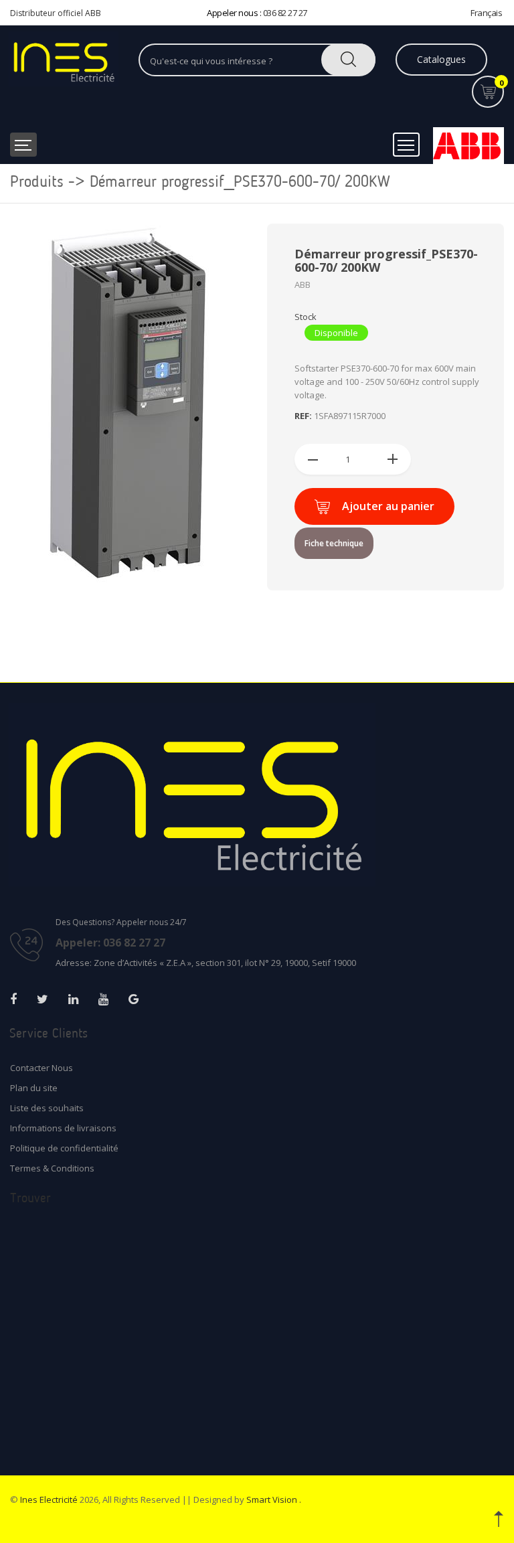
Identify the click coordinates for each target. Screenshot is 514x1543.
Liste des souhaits (47, 1108)
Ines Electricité (49, 1499)
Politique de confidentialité (64, 1148)
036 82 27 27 (285, 13)
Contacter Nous (41, 1068)
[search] (348, 60)
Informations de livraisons (63, 1128)
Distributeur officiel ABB (55, 13)
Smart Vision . (273, 1499)
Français (486, 13)
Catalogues (441, 59)
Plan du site (34, 1088)
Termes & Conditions (52, 1168)
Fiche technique (334, 543)
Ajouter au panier (388, 506)
